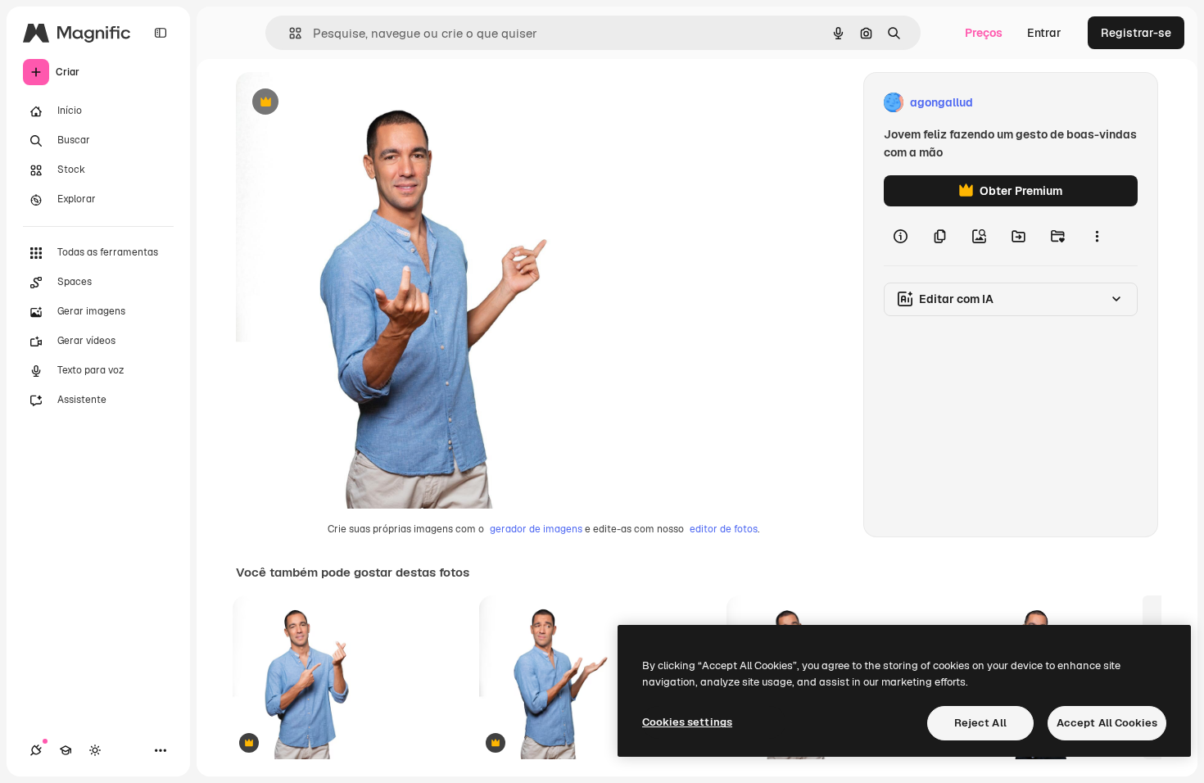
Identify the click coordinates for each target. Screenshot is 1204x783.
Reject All (980, 723)
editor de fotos (724, 529)
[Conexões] (36, 750)
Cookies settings (687, 722)
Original (341, 103)
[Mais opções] (1096, 236)
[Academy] (65, 750)
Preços (984, 32)
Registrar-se (1136, 32)
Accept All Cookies (1107, 723)
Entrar (1044, 32)
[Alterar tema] (95, 750)
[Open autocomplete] (288, 33)
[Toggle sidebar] (160, 33)
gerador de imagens (536, 529)
